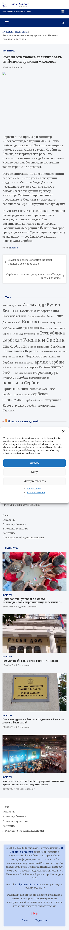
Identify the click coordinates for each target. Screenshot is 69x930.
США (6, 346)
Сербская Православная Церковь (34, 349)
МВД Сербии (9, 328)
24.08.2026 (8, 726)
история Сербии (23, 373)
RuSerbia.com (22, 665)
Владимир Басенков (26, 606)
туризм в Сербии (25, 405)
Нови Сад (18, 333)
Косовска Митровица (50, 323)
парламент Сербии (39, 378)
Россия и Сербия (44, 340)
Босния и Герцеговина (39, 311)
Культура (7, 595)
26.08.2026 (8, 665)
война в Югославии (13, 367)
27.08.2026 (8, 606)
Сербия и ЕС (18, 346)
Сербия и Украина (38, 346)
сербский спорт (34, 400)
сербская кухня (22, 394)
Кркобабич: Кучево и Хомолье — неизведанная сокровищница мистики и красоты (31, 602)
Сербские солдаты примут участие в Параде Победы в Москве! (33, 276)
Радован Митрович (25, 788)
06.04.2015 (8, 67)
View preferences (34, 481)
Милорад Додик (27, 327)
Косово (14, 247)
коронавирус (45, 372)
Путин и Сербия (31, 334)
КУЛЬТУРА (11, 548)
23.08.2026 (8, 788)
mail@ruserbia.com (26, 884)
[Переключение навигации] (7, 22)
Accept (34, 462)
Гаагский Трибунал (14, 316)
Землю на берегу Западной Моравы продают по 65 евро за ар (30, 261)
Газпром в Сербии (36, 316)
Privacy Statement (36, 492)
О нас (6, 515)
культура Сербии (15, 377)
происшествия (15, 389)
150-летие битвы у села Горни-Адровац (30, 660)
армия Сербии (49, 362)
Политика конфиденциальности (23, 537)
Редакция (9, 519)
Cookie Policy (34, 488)
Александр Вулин (12, 305)
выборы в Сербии (37, 367)
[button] (64, 431)
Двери (50, 316)
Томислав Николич (48, 352)
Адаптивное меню (62, 12)
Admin (19, 67)
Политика (9, 50)
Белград (10, 310)
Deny (34, 471)
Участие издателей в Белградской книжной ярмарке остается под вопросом (34, 783)
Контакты (9, 532)
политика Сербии (21, 382)
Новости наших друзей (23, 421)
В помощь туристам (15, 528)
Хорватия (18, 356)
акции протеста (23, 362)
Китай (16, 322)
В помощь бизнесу (14, 524)
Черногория (36, 356)
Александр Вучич (41, 304)
